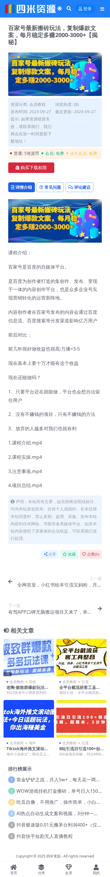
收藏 (72, 554)
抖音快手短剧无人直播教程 (44, 836)
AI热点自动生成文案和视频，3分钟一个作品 (62, 813)
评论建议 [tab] (82, 187)
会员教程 (37, 104)
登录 (87, 9)
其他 (32, 681)
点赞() (93, 554)
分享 (52, 554)
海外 (32, 743)
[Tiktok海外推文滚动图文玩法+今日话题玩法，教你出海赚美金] (29, 719)
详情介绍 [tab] (24, 187)
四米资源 (53, 856)
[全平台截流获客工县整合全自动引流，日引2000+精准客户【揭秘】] (81, 657)
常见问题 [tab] (53, 187)
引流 (85, 681)
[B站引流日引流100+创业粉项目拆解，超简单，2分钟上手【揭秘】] (81, 719)
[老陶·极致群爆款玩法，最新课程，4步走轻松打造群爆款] (29, 657)
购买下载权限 (34, 167)
